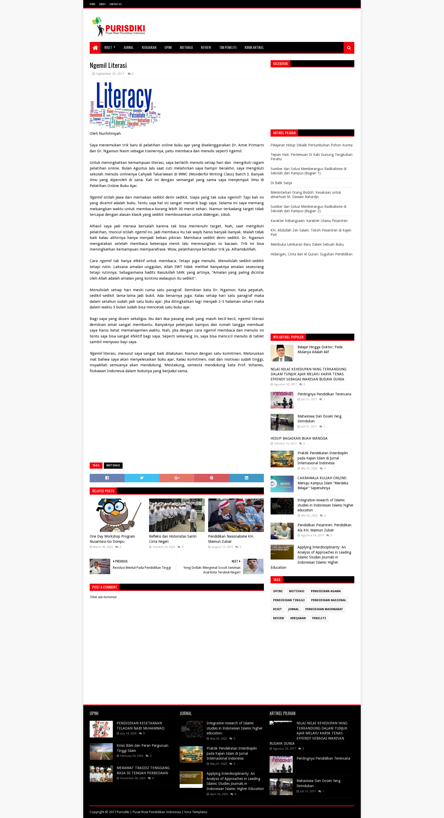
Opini (168, 47)
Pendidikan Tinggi (289, 600)
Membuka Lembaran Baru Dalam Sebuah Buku (307, 244)
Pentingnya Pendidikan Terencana (324, 394)
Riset (108, 47)
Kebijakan (149, 47)
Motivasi (186, 47)
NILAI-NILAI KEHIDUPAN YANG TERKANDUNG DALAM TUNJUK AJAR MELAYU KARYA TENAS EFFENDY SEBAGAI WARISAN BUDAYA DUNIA (308, 374)
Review (206, 47)
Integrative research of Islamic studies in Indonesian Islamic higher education (326, 505)
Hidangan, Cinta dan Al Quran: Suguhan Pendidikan (312, 254)
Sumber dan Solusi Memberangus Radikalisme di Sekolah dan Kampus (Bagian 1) (308, 171)
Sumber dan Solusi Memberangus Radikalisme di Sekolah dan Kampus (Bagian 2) (308, 208)
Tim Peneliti (227, 47)
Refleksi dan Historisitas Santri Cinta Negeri (173, 539)
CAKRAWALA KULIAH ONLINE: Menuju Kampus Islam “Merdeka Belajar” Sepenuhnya (323, 483)
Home (92, 4)
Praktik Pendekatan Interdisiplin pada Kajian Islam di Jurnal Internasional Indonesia (323, 458)
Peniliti (319, 618)
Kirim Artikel (254, 47)
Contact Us (115, 4)
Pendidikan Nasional (328, 600)
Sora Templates (195, 812)
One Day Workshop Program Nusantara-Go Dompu (112, 539)
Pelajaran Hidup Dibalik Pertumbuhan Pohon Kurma (312, 145)
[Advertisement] (177, 421)
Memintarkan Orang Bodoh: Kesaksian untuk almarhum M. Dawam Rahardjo (306, 194)
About (102, 4)
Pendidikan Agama (326, 591)
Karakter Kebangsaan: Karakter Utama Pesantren (309, 221)
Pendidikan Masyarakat (324, 609)
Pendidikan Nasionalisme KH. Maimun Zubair (231, 539)
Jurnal (129, 47)
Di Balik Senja (281, 183)
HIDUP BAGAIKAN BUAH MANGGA (299, 438)
